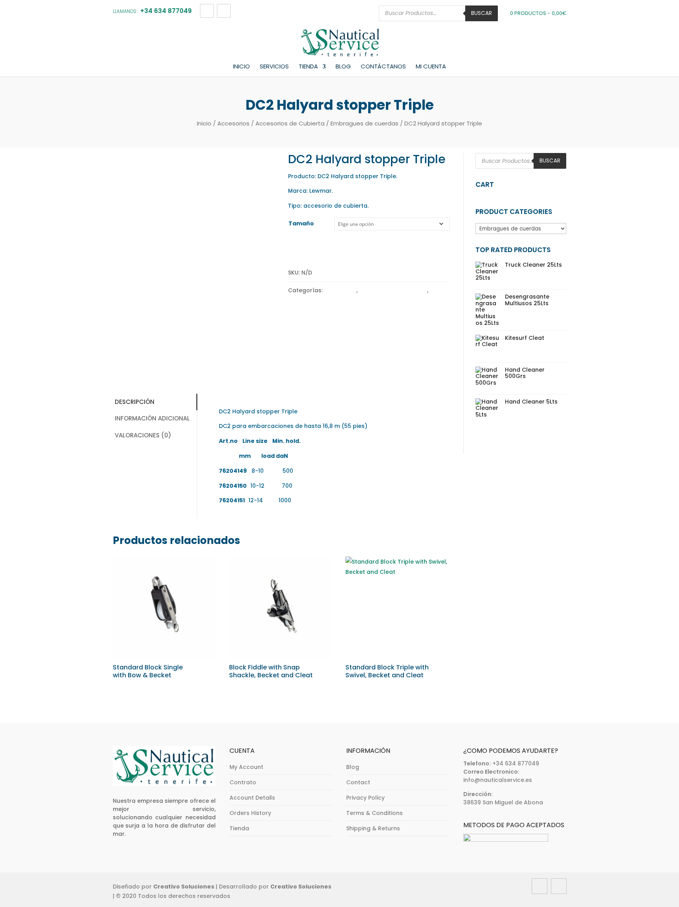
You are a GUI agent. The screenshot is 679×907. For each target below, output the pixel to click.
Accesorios (233, 123)
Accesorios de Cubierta (290, 123)
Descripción (134, 402)
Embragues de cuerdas (364, 123)
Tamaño (301, 223)
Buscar (481, 13)
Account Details (252, 798)
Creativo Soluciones (183, 886)
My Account (246, 767)
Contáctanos (383, 66)
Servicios (274, 66)
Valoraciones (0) (143, 435)
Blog (343, 66)
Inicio (241, 66)
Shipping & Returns (373, 828)
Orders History (250, 813)
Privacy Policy (365, 798)
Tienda (308, 66)
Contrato (242, 782)
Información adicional (152, 418)
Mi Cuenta (431, 66)
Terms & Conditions (374, 813)
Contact (358, 782)
